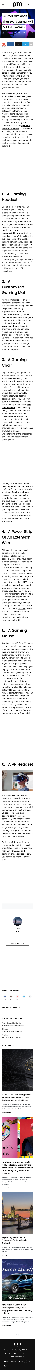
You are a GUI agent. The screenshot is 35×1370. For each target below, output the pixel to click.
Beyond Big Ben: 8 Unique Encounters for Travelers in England (14, 1240)
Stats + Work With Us (17, 1356)
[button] (3, 5)
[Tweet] (18, 44)
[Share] (10, 44)
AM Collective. (26, 1350)
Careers (25, 1354)
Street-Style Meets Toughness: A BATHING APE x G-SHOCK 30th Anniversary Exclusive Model (17, 1097)
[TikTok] (30, 997)
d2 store (21, 608)
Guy (17, 931)
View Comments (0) (17, 943)
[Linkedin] (25, 44)
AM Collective (17, 1354)
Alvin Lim (8, 1354)
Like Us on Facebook (11, 1007)
